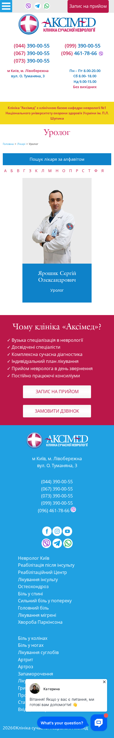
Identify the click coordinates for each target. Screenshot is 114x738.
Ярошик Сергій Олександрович (57, 277)
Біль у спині (30, 594)
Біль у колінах (32, 638)
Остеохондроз (33, 586)
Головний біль (33, 608)
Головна (8, 144)
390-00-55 (32, 45)
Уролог (57, 290)
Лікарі (21, 144)
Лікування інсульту (38, 579)
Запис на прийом (88, 6)
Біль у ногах (30, 645)
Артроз (25, 666)
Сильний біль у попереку (45, 601)
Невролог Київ (33, 558)
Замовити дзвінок (57, 411)
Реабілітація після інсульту (46, 565)
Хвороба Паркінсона (40, 622)
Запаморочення (35, 674)
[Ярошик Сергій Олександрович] (57, 263)
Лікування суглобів (38, 652)
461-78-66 (79, 53)
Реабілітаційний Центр (42, 572)
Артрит (25, 660)
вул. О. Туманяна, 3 (28, 75)
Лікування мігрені (37, 615)
